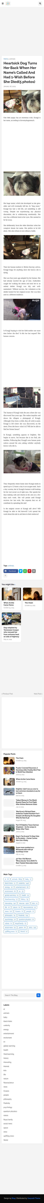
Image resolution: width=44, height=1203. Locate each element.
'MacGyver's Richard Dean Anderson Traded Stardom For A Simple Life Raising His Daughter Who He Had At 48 (28, 815)
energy (9, 887)
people (30, 911)
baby (28, 879)
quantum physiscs (26, 919)
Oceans (19, 911)
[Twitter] (21, 571)
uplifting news (11, 931)
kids (34, 903)
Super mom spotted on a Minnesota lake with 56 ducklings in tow (25, 850)
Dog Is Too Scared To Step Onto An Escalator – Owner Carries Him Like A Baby (27, 838)
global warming (11, 895)
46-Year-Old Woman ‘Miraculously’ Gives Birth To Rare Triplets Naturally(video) (27, 861)
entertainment (22, 887)
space (22, 927)
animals (12, 59)
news (8, 911)
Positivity (23, 915)
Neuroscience (29, 907)
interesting (10, 903)
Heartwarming (11, 899)
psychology (10, 919)
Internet (24, 903)
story (32, 927)
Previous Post (8, 694)
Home (5, 59)
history (24, 899)
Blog (13, 1198)
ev (21, 891)
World (23, 931)
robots (8, 923)
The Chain (29, 603)
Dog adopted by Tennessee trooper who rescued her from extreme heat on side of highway (11, 632)
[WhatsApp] (25, 571)
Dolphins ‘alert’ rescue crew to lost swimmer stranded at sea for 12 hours (28, 791)
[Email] (34, 571)
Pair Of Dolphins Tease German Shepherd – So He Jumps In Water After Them (27, 827)
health (25, 895)
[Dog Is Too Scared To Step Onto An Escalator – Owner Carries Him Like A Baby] (9, 839)
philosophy (10, 915)
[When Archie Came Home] (11, 594)
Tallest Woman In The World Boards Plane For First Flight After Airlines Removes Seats (26, 802)
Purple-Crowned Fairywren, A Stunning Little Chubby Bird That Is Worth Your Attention (28, 770)
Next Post (37, 694)
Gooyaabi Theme (34, 1198)
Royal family (20, 923)
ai (7, 879)
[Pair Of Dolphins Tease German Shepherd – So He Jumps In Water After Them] (9, 827)
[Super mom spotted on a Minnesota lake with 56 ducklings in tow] (9, 850)
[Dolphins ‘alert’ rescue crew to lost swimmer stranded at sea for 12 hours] (9, 791)
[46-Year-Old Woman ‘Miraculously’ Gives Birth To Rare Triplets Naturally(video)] (9, 861)
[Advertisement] (22, 31)
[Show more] (5, 576)
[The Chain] (32, 594)
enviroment (10, 891)
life (7, 907)
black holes (10, 883)
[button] (2, 4)
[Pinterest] (29, 571)
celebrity (24, 883)
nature (16, 907)
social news (10, 927)
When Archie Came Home (9, 604)
